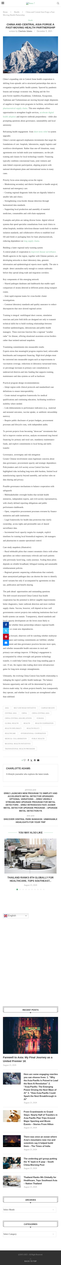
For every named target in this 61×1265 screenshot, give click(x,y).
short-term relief (41, 132)
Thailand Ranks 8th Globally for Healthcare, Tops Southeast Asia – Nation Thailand (40, 1180)
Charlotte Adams (25, 31)
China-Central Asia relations (18, 718)
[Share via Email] (6, 643)
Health (16, 12)
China (24, 713)
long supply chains (31, 241)
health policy (33, 728)
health (27, 723)
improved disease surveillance (43, 252)
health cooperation (44, 723)
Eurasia (40, 718)
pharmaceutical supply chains (15, 108)
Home (5, 12)
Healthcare (10, 733)
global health (12, 723)
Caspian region (48, 708)
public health (38, 738)
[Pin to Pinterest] (6, 637)
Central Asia (11, 713)
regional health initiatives (17, 744)
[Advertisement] (30, 966)
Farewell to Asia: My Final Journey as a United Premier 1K (27, 1059)
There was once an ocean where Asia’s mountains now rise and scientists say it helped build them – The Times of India (40, 1141)
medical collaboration (16, 738)
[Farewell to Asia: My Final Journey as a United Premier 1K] (30, 1035)
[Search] (58, 3)
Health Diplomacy (13, 728)
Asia (7, 708)
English (11, 915)
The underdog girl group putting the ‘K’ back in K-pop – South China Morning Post (40, 1161)
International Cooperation (33, 733)
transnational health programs (20, 749)
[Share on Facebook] (6, 625)
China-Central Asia (40, 713)
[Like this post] (25, 760)
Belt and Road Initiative (25, 708)
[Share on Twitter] (6, 631)
